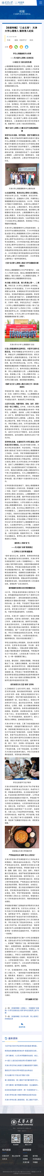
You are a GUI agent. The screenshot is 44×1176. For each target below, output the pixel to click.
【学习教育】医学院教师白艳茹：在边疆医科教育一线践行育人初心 (22, 1085)
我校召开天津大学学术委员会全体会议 (19, 1070)
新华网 (35, 1156)
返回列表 (22, 1027)
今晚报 (35, 1162)
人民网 (25, 1156)
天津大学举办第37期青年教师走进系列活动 (20, 1095)
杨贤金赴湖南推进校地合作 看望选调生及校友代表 (22, 1051)
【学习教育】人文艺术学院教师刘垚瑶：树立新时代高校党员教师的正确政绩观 (22, 1056)
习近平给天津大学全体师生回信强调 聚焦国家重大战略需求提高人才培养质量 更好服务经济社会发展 (22, 1046)
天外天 (4, 1159)
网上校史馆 (16, 1156)
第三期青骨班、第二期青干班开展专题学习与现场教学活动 (22, 1080)
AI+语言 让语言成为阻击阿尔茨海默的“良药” (21, 1060)
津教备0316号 (35, 1172)
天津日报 (26, 1162)
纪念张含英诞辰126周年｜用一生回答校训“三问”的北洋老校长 (22, 1090)
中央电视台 (37, 1159)
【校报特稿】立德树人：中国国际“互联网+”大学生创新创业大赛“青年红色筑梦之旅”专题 (22, 1010)
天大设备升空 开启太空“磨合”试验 (17, 1075)
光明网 (25, 1159)
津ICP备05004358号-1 (24, 1172)
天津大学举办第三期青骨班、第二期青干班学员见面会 (22, 1100)
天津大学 (5, 1156)
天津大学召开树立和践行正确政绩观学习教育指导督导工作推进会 (22, 1065)
